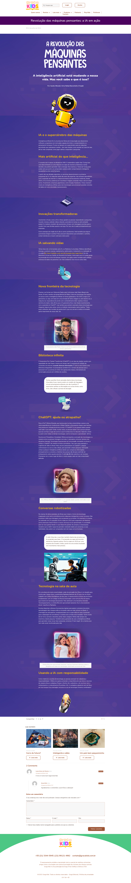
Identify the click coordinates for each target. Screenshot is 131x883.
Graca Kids (44, 783)
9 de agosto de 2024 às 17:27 (47, 785)
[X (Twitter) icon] (65, 877)
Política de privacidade (87, 874)
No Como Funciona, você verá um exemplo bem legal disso (63, 253)
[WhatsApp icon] (62, 877)
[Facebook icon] (64, 877)
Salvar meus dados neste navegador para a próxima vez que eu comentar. (51, 825)
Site (80, 818)
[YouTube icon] (67, 877)
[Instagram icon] (68, 877)
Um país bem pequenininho (92, 753)
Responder (101, 771)
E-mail (54, 818)
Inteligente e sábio (61, 753)
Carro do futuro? (33, 753)
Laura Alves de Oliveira (42, 771)
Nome (28, 818)
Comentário (30, 801)
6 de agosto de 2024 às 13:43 (42, 773)
